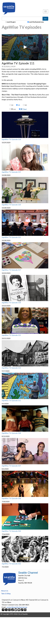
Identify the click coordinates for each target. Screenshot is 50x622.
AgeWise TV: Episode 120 (11, 205)
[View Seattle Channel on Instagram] (9, 610)
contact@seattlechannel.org (16, 607)
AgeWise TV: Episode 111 (11, 400)
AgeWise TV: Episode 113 (11, 368)
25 (19, 105)
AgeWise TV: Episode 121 (11, 237)
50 (26, 105)
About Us (4, 591)
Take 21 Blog (5, 593)
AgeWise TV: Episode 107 (11, 466)
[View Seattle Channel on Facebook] (3, 610)
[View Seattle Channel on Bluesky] (15, 610)
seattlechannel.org (36, 22)
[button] (25, 47)
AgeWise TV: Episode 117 (11, 270)
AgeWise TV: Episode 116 (11, 139)
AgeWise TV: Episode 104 (11, 531)
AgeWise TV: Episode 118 (11, 303)
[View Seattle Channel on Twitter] (6, 610)
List (14, 109)
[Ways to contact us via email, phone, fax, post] (25, 610)
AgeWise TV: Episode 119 (11, 172)
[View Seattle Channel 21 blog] (22, 610)
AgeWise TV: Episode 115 (11, 335)
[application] (25, 47)
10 (12, 105)
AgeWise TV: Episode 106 (11, 498)
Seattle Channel (28, 572)
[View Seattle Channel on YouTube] (19, 610)
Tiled (24, 109)
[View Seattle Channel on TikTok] (12, 610)
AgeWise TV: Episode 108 (11, 433)
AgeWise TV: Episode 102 (11, 564)
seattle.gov (11, 22)
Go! (45, 19)
